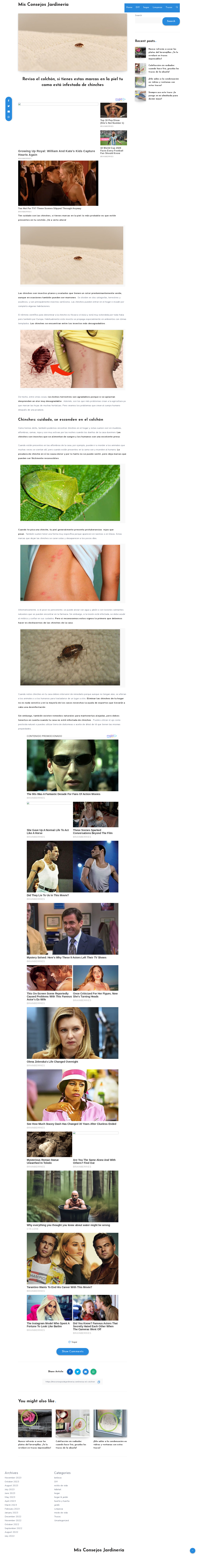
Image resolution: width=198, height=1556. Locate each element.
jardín (57, 1505)
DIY (138, 7)
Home (129, 7)
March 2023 (11, 1505)
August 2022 (11, 1532)
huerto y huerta (62, 1501)
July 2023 (10, 1489)
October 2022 (12, 1524)
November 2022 (13, 1520)
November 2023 (13, 1477)
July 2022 (10, 1536)
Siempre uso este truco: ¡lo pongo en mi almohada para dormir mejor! (163, 95)
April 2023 (10, 1501)
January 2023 (11, 1512)
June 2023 (10, 1493)
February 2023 (12, 1508)
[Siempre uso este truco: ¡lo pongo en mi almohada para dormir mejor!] (140, 95)
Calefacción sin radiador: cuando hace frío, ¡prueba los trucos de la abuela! (71, 1444)
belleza (58, 1477)
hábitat (57, 1489)
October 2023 (12, 1481)
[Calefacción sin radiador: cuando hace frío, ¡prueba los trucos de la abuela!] (140, 68)
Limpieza (157, 7)
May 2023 (10, 1497)
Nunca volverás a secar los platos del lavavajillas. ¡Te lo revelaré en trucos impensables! (34, 1444)
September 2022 (13, 1528)
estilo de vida (61, 1485)
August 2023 (11, 1485)
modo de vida (61, 1512)
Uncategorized (61, 1520)
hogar (146, 7)
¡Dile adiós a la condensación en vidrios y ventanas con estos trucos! (110, 1444)
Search (138, 15)
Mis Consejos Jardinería (43, 4)
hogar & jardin (61, 1497)
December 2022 (13, 1516)
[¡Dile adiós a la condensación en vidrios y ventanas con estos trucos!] (140, 82)
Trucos (169, 7)
